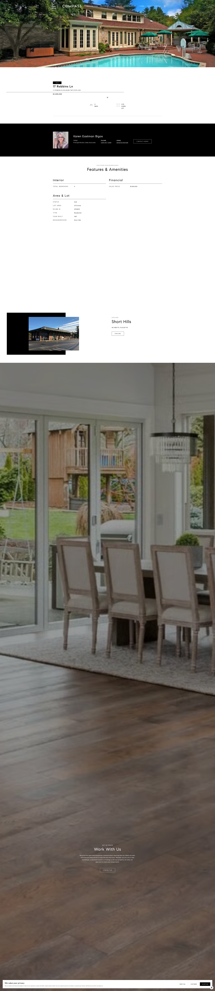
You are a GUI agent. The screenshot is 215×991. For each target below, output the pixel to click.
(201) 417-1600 (106, 142)
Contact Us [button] (107, 870)
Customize (194, 984)
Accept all (205, 984)
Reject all (182, 984)
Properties (104, 6)
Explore (118, 333)
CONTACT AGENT (143, 141)
